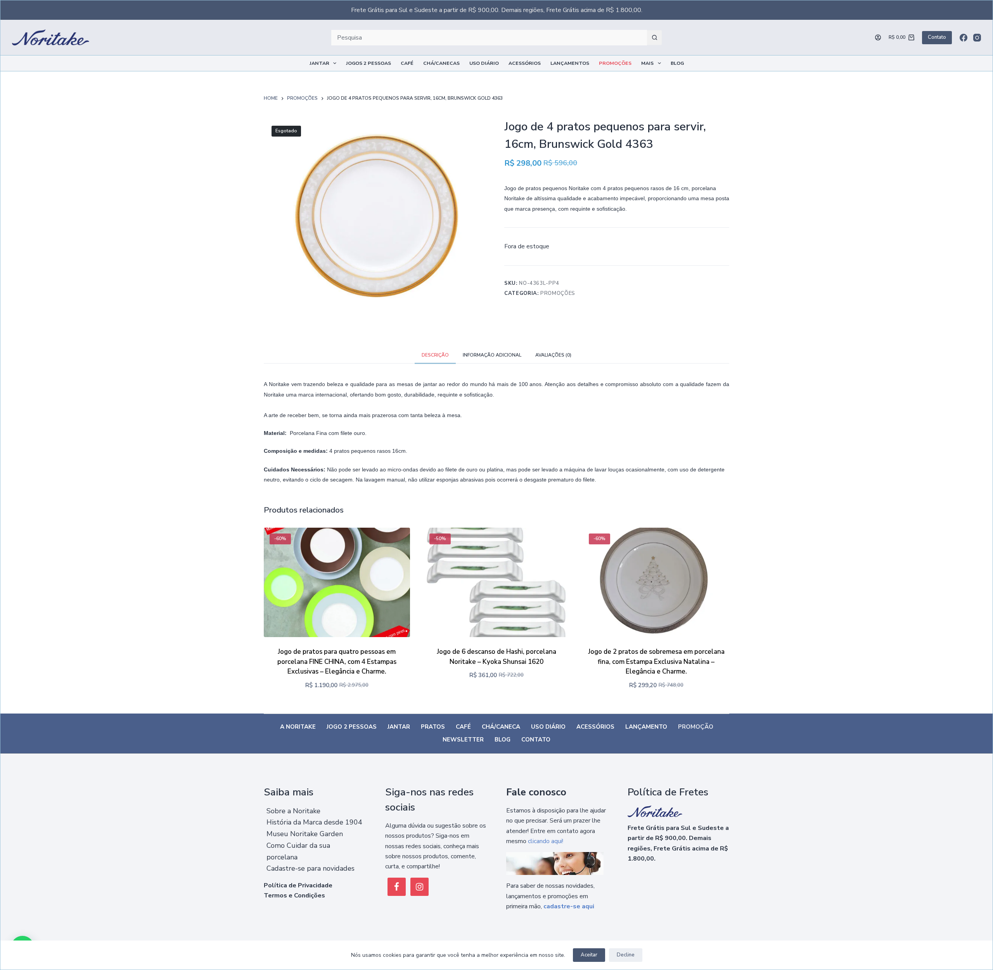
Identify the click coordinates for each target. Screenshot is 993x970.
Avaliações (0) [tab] (553, 355)
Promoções (615, 63)
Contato (937, 37)
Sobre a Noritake (293, 811)
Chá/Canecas (441, 63)
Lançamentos (569, 63)
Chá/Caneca (501, 727)
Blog (677, 63)
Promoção (695, 727)
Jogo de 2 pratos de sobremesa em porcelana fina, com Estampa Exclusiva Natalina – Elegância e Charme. (656, 661)
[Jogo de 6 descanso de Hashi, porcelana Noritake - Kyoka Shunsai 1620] (497, 582)
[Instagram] (977, 38)
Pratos (433, 727)
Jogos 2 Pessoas (368, 63)
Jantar (319, 63)
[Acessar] (878, 37)
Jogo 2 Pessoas (352, 727)
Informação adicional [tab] (492, 355)
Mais (647, 63)
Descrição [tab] (435, 355)
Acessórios (525, 63)
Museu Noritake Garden (304, 833)
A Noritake (298, 727)
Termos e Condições (294, 895)
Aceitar (589, 954)
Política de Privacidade (298, 885)
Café (407, 63)
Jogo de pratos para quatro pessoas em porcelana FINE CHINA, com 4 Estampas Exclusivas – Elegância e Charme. (336, 661)
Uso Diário (484, 63)
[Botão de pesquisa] (654, 37)
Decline (626, 954)
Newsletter (463, 739)
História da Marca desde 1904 (314, 822)
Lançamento (646, 727)
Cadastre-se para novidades (310, 868)
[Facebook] (963, 38)
